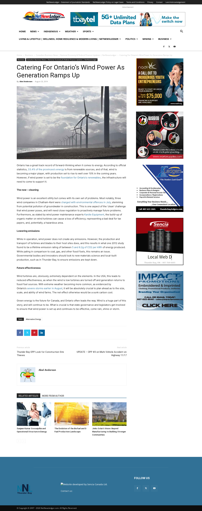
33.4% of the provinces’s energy (46, 169)
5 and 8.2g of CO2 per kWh (87, 247)
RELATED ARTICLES (28, 396)
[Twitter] (169, 46)
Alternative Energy (33, 319)
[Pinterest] (34, 333)
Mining (147, 38)
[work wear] (159, 135)
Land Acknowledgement (175, 2)
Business (163, 38)
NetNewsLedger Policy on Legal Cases (108, 2)
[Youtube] (174, 46)
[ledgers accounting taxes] (159, 188)
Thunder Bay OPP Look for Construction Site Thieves (40, 354)
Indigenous (51, 31)
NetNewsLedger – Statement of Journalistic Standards (68, 2)
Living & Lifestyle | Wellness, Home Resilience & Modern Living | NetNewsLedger (68, 38)
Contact (159, 2)
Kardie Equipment (94, 214)
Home (22, 31)
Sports (87, 31)
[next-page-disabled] (24, 441)
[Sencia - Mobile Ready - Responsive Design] (159, 241)
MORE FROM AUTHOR (53, 396)
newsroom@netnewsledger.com (90, 490)
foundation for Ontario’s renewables (81, 177)
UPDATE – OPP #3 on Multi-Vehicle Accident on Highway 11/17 (102, 354)
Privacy (150, 2)
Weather (70, 31)
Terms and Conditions (135, 2)
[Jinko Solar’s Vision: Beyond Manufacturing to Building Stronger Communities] (109, 414)
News (33, 31)
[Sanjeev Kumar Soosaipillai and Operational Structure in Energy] (34, 414)
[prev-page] (19, 441)
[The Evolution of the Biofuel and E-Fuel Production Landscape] (71, 414)
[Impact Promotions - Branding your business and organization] (159, 290)
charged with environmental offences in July (86, 202)
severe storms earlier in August (44, 288)
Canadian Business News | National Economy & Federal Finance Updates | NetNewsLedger (76, 55)
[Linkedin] (42, 333)
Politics (130, 38)
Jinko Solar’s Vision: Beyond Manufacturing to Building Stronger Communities (109, 431)
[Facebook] (163, 46)
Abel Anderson (26, 81)
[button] (181, 31)
